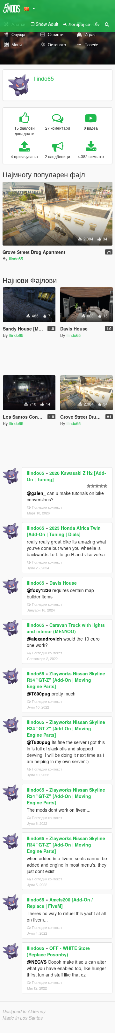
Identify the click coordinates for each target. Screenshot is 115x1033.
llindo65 (44, 78)
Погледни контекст (47, 507)
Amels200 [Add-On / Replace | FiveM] (60, 902)
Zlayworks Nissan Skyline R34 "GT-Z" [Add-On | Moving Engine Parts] (66, 679)
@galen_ (36, 493)
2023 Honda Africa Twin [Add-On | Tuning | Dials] (64, 531)
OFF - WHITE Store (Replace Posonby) (58, 951)
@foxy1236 (39, 590)
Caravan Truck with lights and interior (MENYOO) (66, 628)
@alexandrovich (44, 638)
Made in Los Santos (23, 1017)
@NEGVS (37, 962)
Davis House (63, 583)
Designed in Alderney (24, 1011)
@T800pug (38, 693)
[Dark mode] (97, 24)
